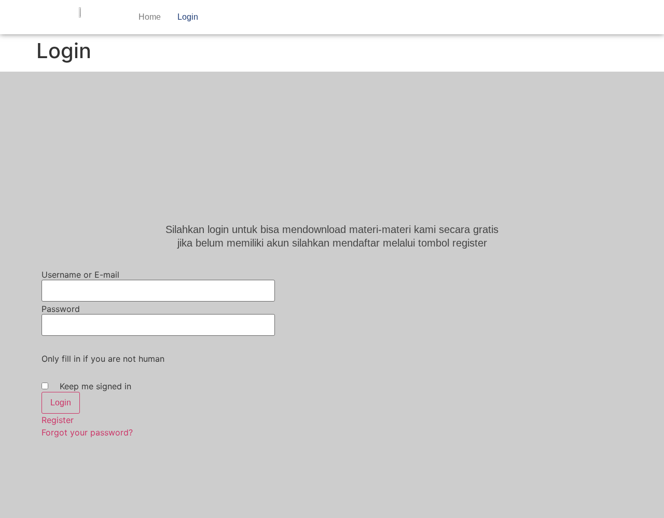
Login (187, 16)
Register (58, 420)
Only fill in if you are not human (103, 359)
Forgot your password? (87, 432)
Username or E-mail (80, 274)
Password (61, 309)
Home (150, 16)
